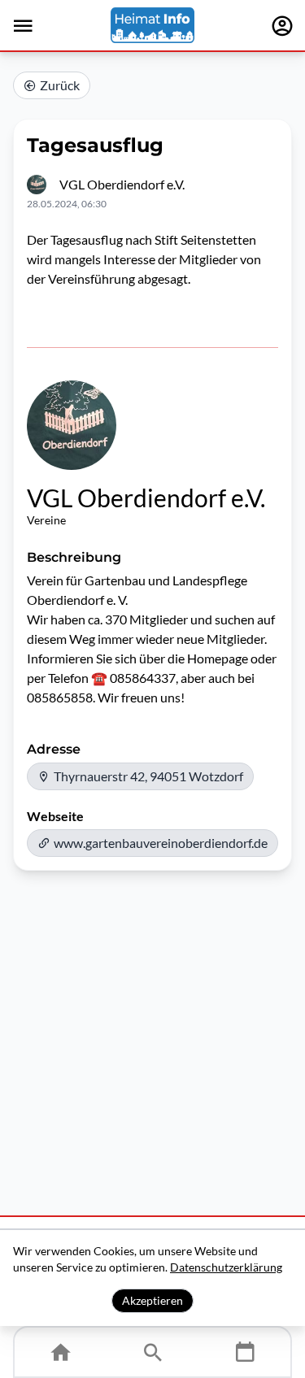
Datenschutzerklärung (226, 1267)
